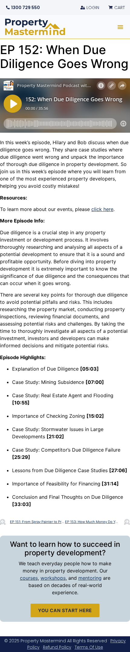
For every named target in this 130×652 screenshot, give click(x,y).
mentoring (90, 578)
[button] (120, 26)
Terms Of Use (89, 647)
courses (29, 578)
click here (102, 209)
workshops (53, 578)
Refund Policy (57, 647)
